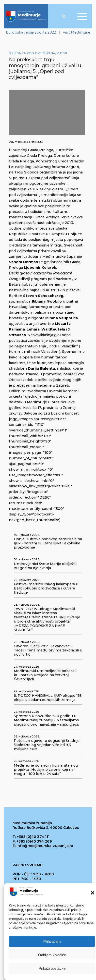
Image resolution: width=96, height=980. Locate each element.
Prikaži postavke (52, 968)
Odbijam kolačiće (52, 955)
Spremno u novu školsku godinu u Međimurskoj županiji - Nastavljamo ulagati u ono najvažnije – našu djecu (46, 720)
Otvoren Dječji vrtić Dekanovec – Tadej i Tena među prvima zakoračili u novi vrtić (48, 650)
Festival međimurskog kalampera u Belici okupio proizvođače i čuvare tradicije (46, 588)
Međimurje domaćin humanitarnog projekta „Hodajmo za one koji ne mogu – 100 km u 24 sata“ (46, 769)
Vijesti (62, 53)
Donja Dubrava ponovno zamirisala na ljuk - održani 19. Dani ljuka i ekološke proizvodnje (48, 543)
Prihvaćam (52, 941)
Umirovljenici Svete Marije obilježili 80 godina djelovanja (45, 566)
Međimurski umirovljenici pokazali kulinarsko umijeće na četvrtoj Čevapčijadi (45, 675)
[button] (92, 892)
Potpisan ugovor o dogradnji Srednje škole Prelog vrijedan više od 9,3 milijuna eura (47, 745)
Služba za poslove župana (32, 53)
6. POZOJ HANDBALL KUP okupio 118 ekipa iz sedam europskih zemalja (48, 698)
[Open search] (64, 16)
